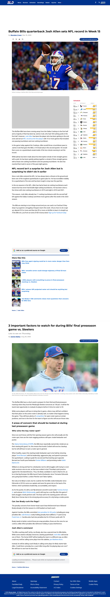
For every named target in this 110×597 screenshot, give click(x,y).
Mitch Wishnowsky (29, 492)
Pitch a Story (34, 584)
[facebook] (95, 2)
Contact (56, 581)
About (14, 581)
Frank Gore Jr (16, 517)
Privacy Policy (58, 584)
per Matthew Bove (56, 539)
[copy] (22, 39)
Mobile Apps (93, 581)
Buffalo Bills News (23, 567)
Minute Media (12, 592)
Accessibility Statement (38, 587)
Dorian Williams (41, 460)
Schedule (33, 2)
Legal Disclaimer (17, 587)
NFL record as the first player (33, 139)
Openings (33, 581)
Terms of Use (74, 584)
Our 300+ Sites (75, 581)
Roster (48, 2)
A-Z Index (57, 587)
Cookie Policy (93, 584)
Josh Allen (28, 136)
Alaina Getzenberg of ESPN (24, 444)
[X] (99, 2)
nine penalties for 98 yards (47, 512)
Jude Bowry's (25, 515)
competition (40, 416)
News (19, 2)
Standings (40, 2)
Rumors (25, 2)
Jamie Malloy (15, 337)
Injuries (53, 2)
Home (14, 310)
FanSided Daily (17, 584)
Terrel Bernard (21, 455)
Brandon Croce (16, 35)
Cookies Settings (76, 587)
